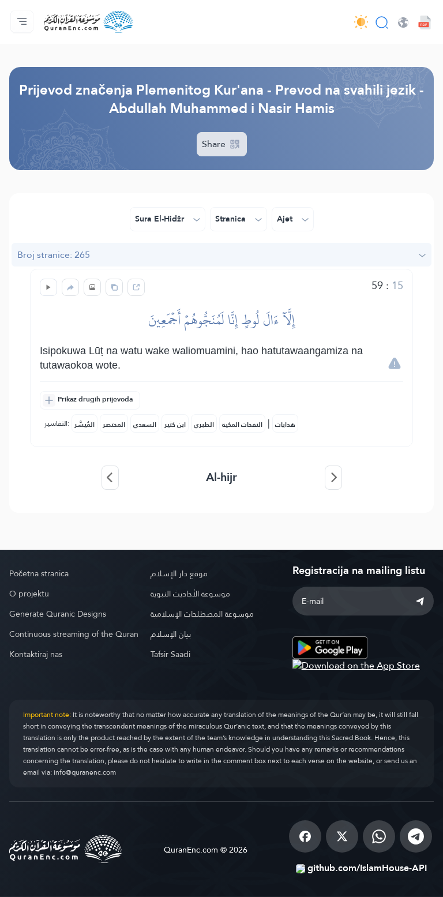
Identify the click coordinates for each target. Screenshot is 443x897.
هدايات (285, 424)
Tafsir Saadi (170, 654)
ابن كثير (175, 424)
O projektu (29, 593)
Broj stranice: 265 (53, 254)
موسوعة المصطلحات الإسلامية (202, 613)
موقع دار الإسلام (179, 573)
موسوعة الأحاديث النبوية (190, 593)
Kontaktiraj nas (35, 654)
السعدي (144, 424)
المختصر (114, 424)
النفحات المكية (242, 424)
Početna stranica (39, 573)
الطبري (204, 424)
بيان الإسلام (171, 633)
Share (215, 144)
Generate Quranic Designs (57, 613)
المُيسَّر (84, 424)
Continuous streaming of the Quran (73, 633)
